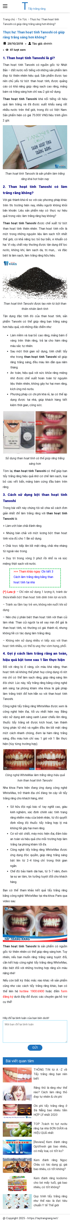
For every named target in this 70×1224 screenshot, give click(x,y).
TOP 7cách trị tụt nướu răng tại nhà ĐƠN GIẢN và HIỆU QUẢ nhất (50, 1128)
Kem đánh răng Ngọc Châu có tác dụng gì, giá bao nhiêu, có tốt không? (50, 1164)
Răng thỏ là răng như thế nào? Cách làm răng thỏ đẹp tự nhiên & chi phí (50, 1092)
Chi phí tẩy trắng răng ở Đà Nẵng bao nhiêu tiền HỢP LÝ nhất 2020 (50, 1110)
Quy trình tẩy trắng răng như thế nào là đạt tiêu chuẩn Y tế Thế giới (50, 1201)
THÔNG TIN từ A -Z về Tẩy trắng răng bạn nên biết (50, 1074)
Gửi (35, 1047)
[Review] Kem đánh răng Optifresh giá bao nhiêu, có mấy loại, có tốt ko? (50, 1146)
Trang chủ (9, 19)
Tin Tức (22, 19)
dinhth (47, 43)
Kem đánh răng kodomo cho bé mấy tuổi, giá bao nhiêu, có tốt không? (50, 1182)
